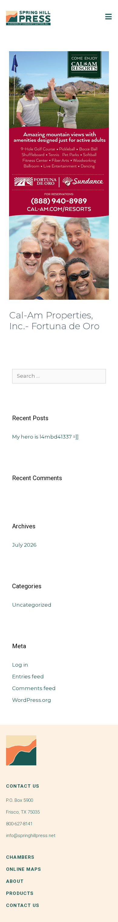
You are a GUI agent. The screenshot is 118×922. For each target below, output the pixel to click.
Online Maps (23, 869)
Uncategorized (31, 605)
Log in (20, 665)
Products (20, 893)
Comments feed (34, 688)
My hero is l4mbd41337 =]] (45, 437)
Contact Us (22, 905)
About (15, 881)
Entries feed (28, 677)
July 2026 (24, 545)
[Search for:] (59, 376)
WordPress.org (31, 700)
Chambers (20, 857)
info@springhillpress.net (30, 835)
